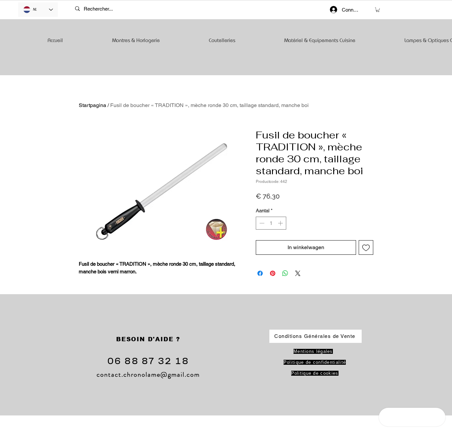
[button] (378, 9)
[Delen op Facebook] (260, 273)
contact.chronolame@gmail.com (148, 374)
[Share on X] (298, 273)
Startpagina (92, 105)
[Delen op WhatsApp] (285, 273)
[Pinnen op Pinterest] (273, 273)
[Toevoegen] (366, 247)
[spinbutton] (271, 223)
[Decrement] (261, 223)
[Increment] (281, 223)
